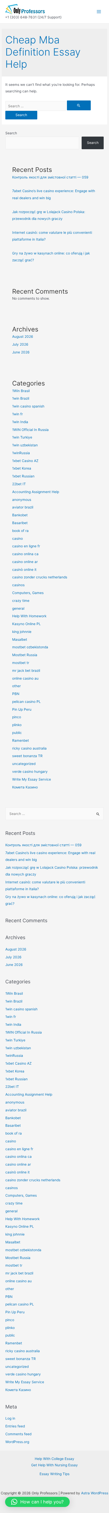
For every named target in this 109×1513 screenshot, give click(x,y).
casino (17, 538)
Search (11, 133)
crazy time (20, 601)
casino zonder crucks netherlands (39, 577)
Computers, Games (28, 593)
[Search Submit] (79, 105)
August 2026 (22, 337)
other (16, 686)
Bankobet (20, 515)
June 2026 (21, 352)
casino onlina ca (25, 554)
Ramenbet (20, 740)
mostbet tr (20, 663)
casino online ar (25, 562)
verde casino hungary (30, 772)
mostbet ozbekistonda (30, 647)
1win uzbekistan (25, 445)
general (18, 608)
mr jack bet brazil (26, 671)
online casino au (25, 678)
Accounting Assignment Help (35, 492)
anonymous (21, 500)
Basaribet (20, 523)
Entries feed (15, 1426)
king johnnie (21, 632)
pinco (16, 717)
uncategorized (23, 764)
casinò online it (24, 570)
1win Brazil (20, 398)
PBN (15, 694)
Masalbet (19, 639)
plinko (17, 725)
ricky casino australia (29, 748)
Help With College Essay (54, 1459)
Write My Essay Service (31, 779)
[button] (37, 1502)
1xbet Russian (23, 476)
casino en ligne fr (26, 546)
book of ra (20, 531)
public (17, 733)
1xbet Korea (21, 468)
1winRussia (21, 453)
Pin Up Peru (21, 709)
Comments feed (18, 1434)
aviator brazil (22, 507)
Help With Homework (29, 616)
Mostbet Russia (24, 655)
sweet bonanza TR (27, 756)
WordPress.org (17, 1442)
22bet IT (19, 484)
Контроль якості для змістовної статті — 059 (50, 177)
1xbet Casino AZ (25, 461)
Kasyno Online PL (26, 624)
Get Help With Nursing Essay (54, 1465)
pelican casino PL (26, 702)
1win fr (17, 414)
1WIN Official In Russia (30, 430)
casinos (18, 585)
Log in (10, 1418)
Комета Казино (25, 787)
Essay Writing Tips (54, 1474)
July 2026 (20, 344)
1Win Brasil (21, 391)
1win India (20, 422)
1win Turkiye (22, 437)
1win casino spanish (28, 406)
